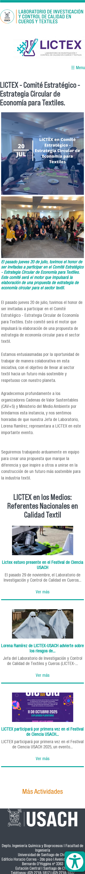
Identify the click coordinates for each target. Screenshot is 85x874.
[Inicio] (42, 17)
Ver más (42, 592)
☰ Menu (78, 68)
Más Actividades (42, 792)
